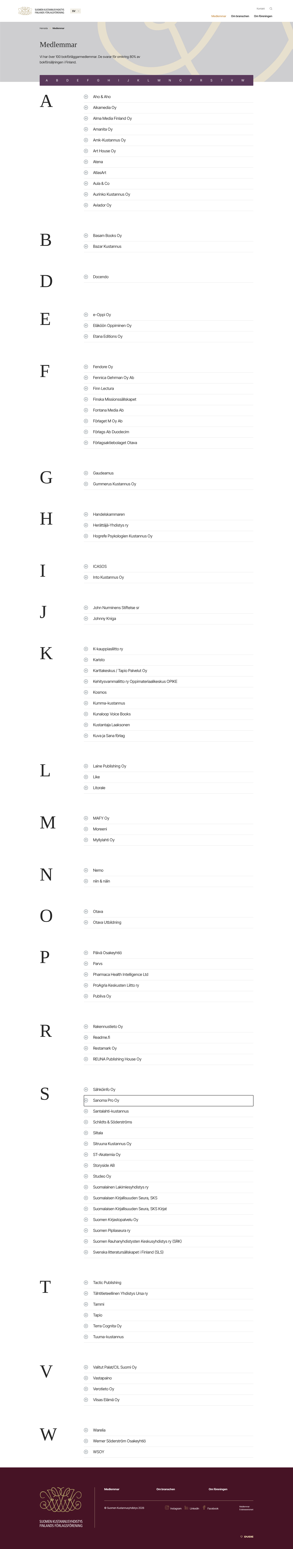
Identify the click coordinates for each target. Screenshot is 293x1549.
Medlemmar (244, 1506)
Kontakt (261, 8)
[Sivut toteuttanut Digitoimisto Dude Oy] (246, 1537)
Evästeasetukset (246, 1509)
